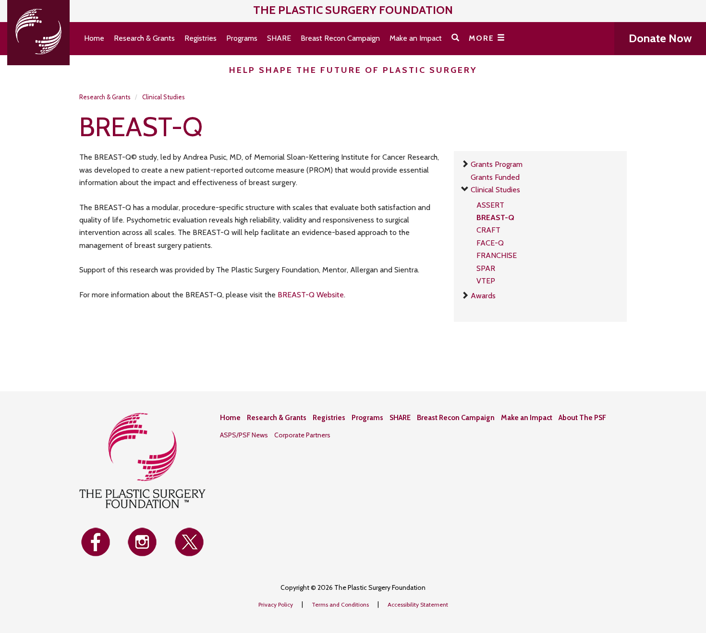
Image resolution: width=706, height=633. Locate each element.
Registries (200, 38)
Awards (483, 295)
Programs (241, 38)
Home (94, 38)
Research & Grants (144, 38)
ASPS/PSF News (244, 435)
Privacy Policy (276, 604)
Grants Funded (495, 177)
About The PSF (582, 417)
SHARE (279, 38)
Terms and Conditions (341, 604)
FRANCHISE (496, 255)
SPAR (485, 268)
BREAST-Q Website (311, 294)
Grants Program (497, 164)
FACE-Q (490, 242)
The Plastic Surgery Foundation (353, 10)
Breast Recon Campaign (340, 38)
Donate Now (660, 38)
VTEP (485, 280)
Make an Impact (416, 38)
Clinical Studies (163, 97)
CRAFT (488, 229)
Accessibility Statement (418, 604)
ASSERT (490, 205)
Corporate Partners (302, 435)
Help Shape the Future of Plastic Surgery (353, 70)
